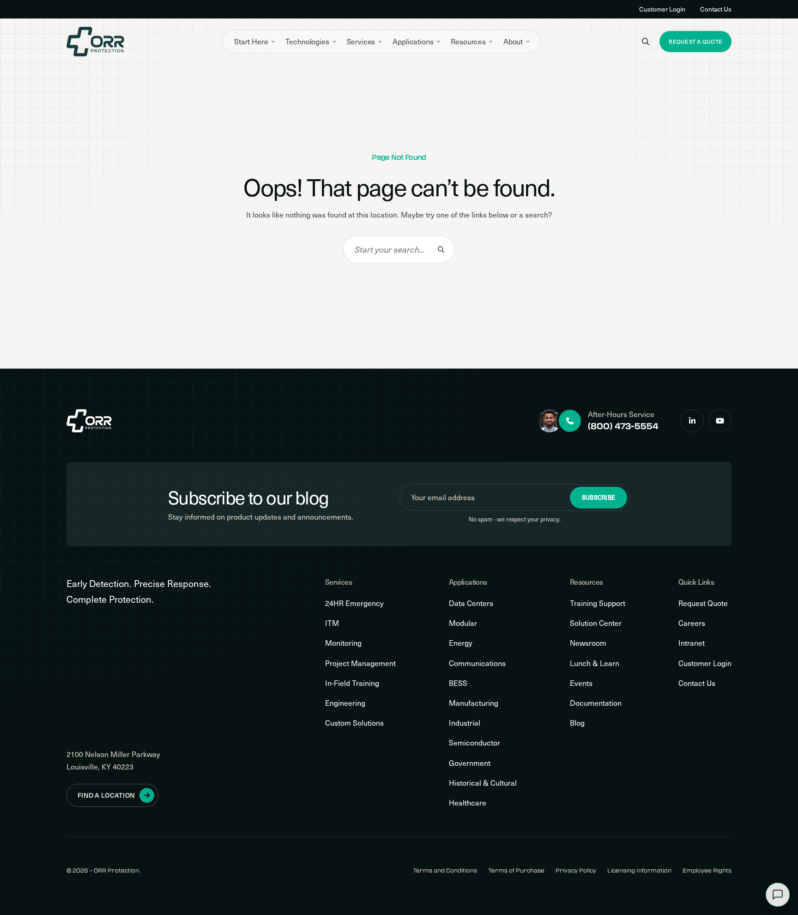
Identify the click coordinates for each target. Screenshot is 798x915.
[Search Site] (645, 41)
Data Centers (471, 603)
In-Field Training (352, 683)
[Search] (441, 249)
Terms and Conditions (445, 870)
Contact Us (716, 9)
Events (581, 683)
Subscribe (598, 497)
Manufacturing (473, 703)
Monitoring (343, 643)
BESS (458, 683)
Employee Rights (707, 870)
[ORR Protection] (95, 41)
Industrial (464, 722)
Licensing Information (639, 870)
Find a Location (106, 795)
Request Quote (703, 603)
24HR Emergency (354, 603)
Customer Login (662, 9)
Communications (477, 663)
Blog (577, 722)
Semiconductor (474, 742)
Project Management (360, 663)
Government (469, 763)
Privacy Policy (576, 870)
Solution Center (596, 623)
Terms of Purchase (516, 870)
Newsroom (588, 643)
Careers (691, 623)
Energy (460, 643)
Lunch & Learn (594, 663)
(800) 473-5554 (623, 425)
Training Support (597, 603)
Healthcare (467, 802)
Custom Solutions (354, 722)
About (513, 41)
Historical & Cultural (483, 783)
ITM (332, 623)
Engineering (345, 703)
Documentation (596, 703)
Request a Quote (695, 41)
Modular (463, 623)
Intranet (691, 643)
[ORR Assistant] (778, 895)
